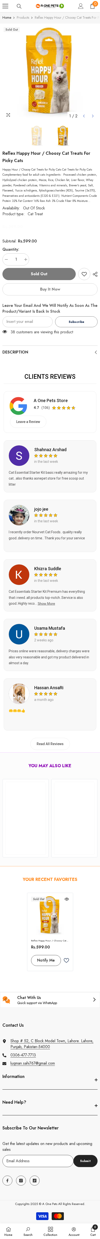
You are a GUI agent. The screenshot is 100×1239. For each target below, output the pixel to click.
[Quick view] (66, 899)
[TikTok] (35, 1181)
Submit (85, 1161)
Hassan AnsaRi (48, 687)
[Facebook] (7, 1181)
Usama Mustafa (49, 628)
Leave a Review (28, 422)
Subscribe (76, 321)
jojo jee (41, 509)
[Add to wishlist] (66, 960)
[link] (84, 274)
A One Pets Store (51, 400)
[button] (84, 116)
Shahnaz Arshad (50, 449)
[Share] (94, 274)
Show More (46, 603)
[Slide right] (94, 1000)
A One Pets (49, 1204)
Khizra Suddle (47, 568)
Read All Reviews (50, 744)
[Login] (80, 6)
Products (23, 17)
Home (6, 17)
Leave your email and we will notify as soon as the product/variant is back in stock (49, 308)
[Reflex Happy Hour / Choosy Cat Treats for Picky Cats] (50, 916)
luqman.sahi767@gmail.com (32, 1063)
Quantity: (10, 249)
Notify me (46, 960)
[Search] (19, 6)
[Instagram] (21, 1181)
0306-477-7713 (23, 1055)
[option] (50, 73)
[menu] (5, 6)
